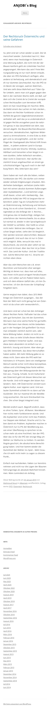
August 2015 (8, 654)
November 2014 (10, 677)
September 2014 (10, 680)
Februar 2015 (8, 667)
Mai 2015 (7, 661)
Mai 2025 (7, 581)
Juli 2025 (6, 575)
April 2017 (7, 608)
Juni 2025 (7, 578)
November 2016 (10, 611)
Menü (25, 13)
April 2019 (7, 598)
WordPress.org (9, 558)
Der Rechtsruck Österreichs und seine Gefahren (23, 38)
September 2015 (10, 651)
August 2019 (8, 594)
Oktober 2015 (9, 647)
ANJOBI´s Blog (25, 5)
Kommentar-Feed (10, 555)
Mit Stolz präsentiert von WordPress (17, 704)
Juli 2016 (6, 624)
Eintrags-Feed (9, 551)
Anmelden (7, 548)
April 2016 (7, 631)
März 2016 (7, 634)
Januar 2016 (8, 641)
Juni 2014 (7, 687)
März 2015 (7, 664)
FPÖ (10, 486)
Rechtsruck (27, 486)
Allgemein (24, 483)
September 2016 (10, 618)
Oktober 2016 (9, 614)
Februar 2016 (8, 637)
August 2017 (8, 604)
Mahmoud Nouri (10, 483)
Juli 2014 (6, 684)
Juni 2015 (7, 657)
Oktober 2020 (9, 591)
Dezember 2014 (9, 674)
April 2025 (7, 585)
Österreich (17, 486)
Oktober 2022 (9, 588)
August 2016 (8, 621)
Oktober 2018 (9, 601)
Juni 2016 (7, 628)
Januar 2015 (8, 671)
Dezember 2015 (9, 644)
